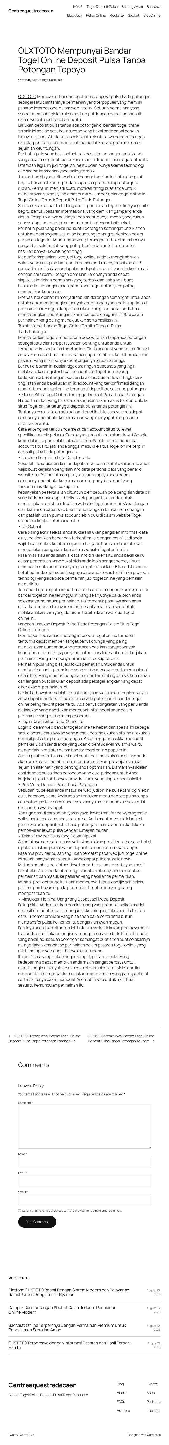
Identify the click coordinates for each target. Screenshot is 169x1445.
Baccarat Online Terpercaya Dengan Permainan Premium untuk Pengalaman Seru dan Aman (67, 1327)
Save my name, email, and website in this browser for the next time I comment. (72, 1210)
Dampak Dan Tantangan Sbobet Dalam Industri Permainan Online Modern (62, 1310)
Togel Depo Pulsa (52, 80)
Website (23, 1192)
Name (22, 1154)
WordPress (154, 1435)
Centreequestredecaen (30, 11)
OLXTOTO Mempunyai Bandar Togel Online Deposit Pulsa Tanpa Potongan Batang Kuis (44, 1038)
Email (22, 1173)
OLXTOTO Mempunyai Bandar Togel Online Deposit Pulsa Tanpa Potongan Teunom (121, 1038)
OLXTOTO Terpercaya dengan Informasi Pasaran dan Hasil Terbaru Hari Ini (69, 1345)
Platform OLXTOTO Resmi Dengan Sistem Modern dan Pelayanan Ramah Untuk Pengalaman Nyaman (68, 1292)
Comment (25, 1103)
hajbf (35, 80)
